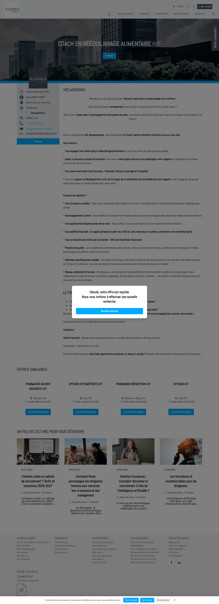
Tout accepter (131, 600)
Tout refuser (147, 600)
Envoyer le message (186, 83)
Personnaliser (163, 600)
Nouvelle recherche (109, 311)
